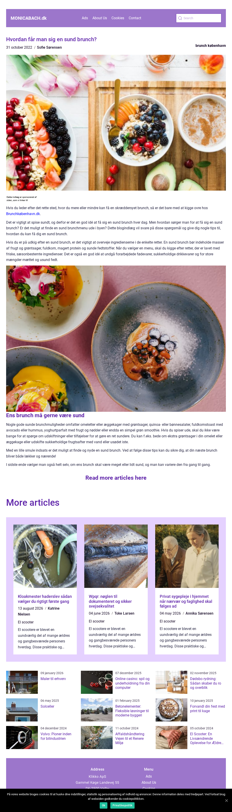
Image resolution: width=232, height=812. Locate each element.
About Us (99, 18)
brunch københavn (211, 45)
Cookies (117, 18)
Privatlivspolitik (122, 805)
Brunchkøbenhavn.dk (23, 214)
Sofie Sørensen (49, 47)
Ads (85, 18)
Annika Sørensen (199, 613)
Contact (135, 18)
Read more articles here (116, 477)
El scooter (26, 622)
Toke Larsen (124, 613)
